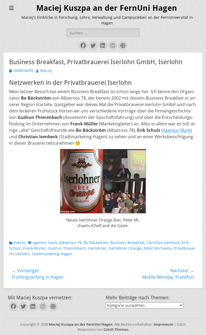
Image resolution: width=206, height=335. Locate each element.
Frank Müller (34, 248)
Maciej (46, 70)
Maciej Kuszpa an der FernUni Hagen (106, 8)
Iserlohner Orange (125, 248)
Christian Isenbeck (163, 242)
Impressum (163, 324)
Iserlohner (97, 248)
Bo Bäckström (96, 242)
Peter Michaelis (157, 248)
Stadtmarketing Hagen (52, 253)
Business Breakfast (127, 242)
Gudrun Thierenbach (67, 248)
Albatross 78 (70, 242)
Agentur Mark (176, 130)
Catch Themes (116, 329)
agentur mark (45, 242)
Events (19, 242)
